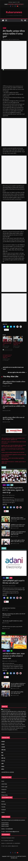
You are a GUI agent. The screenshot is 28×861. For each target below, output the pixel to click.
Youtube (3, 806)
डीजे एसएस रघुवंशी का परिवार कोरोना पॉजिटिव (16, 372)
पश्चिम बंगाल (3, 749)
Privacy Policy (4, 795)
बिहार (2, 752)
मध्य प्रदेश (4, 28)
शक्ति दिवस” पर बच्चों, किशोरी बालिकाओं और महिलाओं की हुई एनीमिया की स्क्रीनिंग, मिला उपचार (18, 533)
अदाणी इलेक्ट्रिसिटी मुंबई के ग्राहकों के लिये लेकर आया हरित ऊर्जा (13, 582)
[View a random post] (25, 20)
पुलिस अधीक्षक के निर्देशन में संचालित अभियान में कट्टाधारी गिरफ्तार (14, 382)
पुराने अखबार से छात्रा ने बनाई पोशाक (8, 608)
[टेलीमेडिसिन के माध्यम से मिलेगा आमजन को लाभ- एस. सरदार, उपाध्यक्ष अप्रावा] (5, 526)
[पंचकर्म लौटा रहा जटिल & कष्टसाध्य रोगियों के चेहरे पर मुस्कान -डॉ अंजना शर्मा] (5, 519)
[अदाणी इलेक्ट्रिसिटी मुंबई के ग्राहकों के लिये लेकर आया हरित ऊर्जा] (14, 563)
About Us (3, 792)
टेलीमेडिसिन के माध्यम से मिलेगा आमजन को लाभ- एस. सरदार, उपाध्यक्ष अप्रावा (18, 525)
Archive (3, 801)
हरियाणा (2, 769)
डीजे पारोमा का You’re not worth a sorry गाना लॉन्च (12, 626)
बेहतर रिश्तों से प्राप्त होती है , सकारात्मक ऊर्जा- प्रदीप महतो (7, 343)
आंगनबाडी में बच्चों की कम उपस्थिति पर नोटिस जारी (14, 407)
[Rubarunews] (3, 20)
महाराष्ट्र (11, 577)
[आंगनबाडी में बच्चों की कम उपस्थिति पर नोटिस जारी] (14, 391)
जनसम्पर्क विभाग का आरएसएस (7, 772)
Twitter (3, 812)
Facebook (3, 809)
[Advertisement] (14, 55)
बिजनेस (7, 577)
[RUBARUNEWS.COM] (5, 709)
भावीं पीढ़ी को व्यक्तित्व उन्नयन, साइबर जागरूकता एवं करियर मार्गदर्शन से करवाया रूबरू (14, 656)
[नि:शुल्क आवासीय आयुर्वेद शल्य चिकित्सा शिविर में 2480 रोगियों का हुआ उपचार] (5, 542)
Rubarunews (14, 12)
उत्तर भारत (3, 760)
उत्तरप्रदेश (3, 747)
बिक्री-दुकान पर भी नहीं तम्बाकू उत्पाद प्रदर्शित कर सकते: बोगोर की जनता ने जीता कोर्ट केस (13, 614)
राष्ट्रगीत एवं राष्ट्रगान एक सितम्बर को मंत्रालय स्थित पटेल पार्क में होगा (12, 452)
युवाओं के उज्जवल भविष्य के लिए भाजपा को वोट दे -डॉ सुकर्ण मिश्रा (13, 418)
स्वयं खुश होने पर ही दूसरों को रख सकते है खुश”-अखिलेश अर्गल (17, 343)
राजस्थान (8, 650)
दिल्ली (2, 755)
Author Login (4, 786)
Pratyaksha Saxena (15, 39)
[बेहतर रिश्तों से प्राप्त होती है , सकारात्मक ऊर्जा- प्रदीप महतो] (7, 338)
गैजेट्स (4, 577)
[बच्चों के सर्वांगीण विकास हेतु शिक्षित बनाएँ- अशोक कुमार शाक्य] (5, 693)
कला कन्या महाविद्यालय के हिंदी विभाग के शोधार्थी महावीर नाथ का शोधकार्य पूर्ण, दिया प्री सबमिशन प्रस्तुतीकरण (18, 685)
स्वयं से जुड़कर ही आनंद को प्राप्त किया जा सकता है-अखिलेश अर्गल (7, 356)
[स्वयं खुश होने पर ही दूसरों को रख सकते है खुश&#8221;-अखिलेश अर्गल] (18, 338)
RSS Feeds (3, 804)
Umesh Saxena (12, 585)
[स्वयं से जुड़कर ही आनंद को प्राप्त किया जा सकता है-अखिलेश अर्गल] (7, 351)
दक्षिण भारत (3, 758)
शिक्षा (11, 650)
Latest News (4, 784)
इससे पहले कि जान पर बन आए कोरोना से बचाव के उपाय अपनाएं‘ (13, 368)
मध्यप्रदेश (3, 741)
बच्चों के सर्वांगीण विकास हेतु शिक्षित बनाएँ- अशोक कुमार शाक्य (17, 692)
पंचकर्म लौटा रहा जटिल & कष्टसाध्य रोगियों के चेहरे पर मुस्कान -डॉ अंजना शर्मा (18, 518)
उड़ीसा (2, 763)
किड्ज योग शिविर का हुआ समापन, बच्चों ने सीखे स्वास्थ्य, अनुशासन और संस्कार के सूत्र (13, 490)
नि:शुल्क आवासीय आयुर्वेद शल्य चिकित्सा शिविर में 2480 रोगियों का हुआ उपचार (18, 541)
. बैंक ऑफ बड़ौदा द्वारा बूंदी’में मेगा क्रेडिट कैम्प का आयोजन (12, 621)
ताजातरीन (4, 650)
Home (2, 781)
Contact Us (3, 789)
